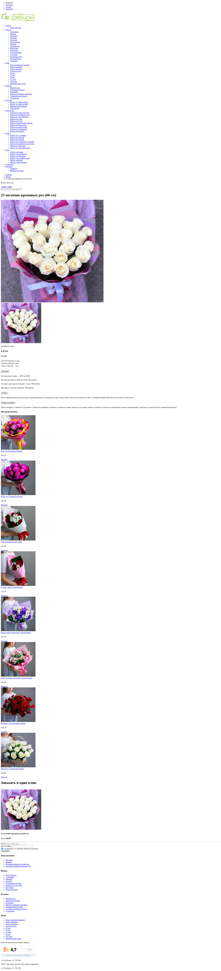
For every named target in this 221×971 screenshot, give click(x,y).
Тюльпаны (14, 32)
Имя (2, 844)
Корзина (9, 862)
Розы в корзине (16, 69)
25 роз (12, 75)
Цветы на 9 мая (16, 121)
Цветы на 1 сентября (18, 135)
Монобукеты (15, 88)
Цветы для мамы (16, 152)
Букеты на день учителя (19, 113)
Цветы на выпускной (18, 127)
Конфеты (13, 169)
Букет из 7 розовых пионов (11, 497)
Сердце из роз (15, 71)
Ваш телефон (6, 846)
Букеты (8, 86)
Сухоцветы (14, 98)
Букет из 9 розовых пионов (11, 451)
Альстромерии (16, 53)
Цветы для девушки (18, 156)
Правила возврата (8, 403)
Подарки (9, 167)
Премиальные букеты (18, 106)
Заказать (4, 459)
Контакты (9, 9)
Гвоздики (13, 36)
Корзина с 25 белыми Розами (12, 769)
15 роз (12, 73)
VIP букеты (14, 109)
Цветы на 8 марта (17, 131)
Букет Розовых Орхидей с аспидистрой (16, 678)
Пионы (13, 34)
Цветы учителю (16, 160)
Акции (8, 26)
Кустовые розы (16, 57)
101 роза (13, 82)
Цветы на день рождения (20, 148)
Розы (7, 63)
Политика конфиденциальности (18, 866)
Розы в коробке (16, 67)
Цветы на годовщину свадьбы (22, 142)
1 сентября (10, 877)
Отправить (5, 851)
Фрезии (13, 44)
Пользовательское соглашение (17, 864)
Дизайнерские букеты (18, 96)
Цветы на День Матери (19, 117)
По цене (9, 100)
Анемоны (14, 61)
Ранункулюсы (15, 59)
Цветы (8, 30)
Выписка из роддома (14, 885)
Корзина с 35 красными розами (13, 723)
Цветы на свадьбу (17, 140)
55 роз (8, 934)
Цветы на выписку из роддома (22, 144)
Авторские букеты (17, 90)
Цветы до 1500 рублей (19, 102)
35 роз (12, 77)
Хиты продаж (15, 28)
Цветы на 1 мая (16, 119)
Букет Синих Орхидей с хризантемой (16, 633)
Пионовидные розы (18, 84)
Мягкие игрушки (17, 171)
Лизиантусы (15, 46)
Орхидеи (13, 40)
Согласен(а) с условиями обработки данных (20, 849)
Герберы (13, 38)
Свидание (9, 888)
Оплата (8, 7)
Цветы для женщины (18, 154)
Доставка (9, 5)
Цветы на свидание (17, 146)
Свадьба (9, 881)
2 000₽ (3, 187)
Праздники (10, 111)
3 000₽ (9, 187)
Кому (8, 150)
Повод (8, 133)
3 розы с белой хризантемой (12, 587)
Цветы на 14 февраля (18, 129)
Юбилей (9, 879)
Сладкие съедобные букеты (16, 909)
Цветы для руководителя (20, 158)
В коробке (14, 92)
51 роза (13, 79)
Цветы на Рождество (18, 125)
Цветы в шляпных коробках (21, 94)
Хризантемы (15, 42)
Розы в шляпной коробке (20, 65)
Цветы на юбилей (17, 138)
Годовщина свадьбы (13, 883)
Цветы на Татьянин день (20, 115)
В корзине (9, 164)
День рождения (12, 890)
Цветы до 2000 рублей (19, 104)
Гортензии (14, 48)
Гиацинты (14, 50)
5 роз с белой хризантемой (11, 542)
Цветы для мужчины (18, 162)
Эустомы (13, 55)
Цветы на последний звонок (21, 123)
